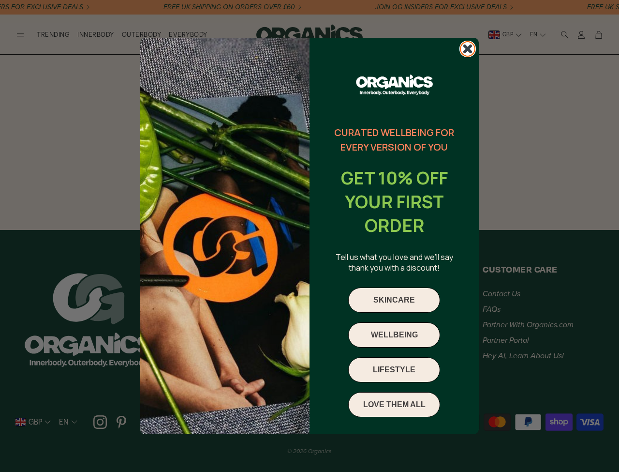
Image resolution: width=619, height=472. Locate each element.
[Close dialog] (467, 49)
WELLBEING (394, 335)
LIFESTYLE (394, 369)
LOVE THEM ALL (394, 404)
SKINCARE (394, 300)
